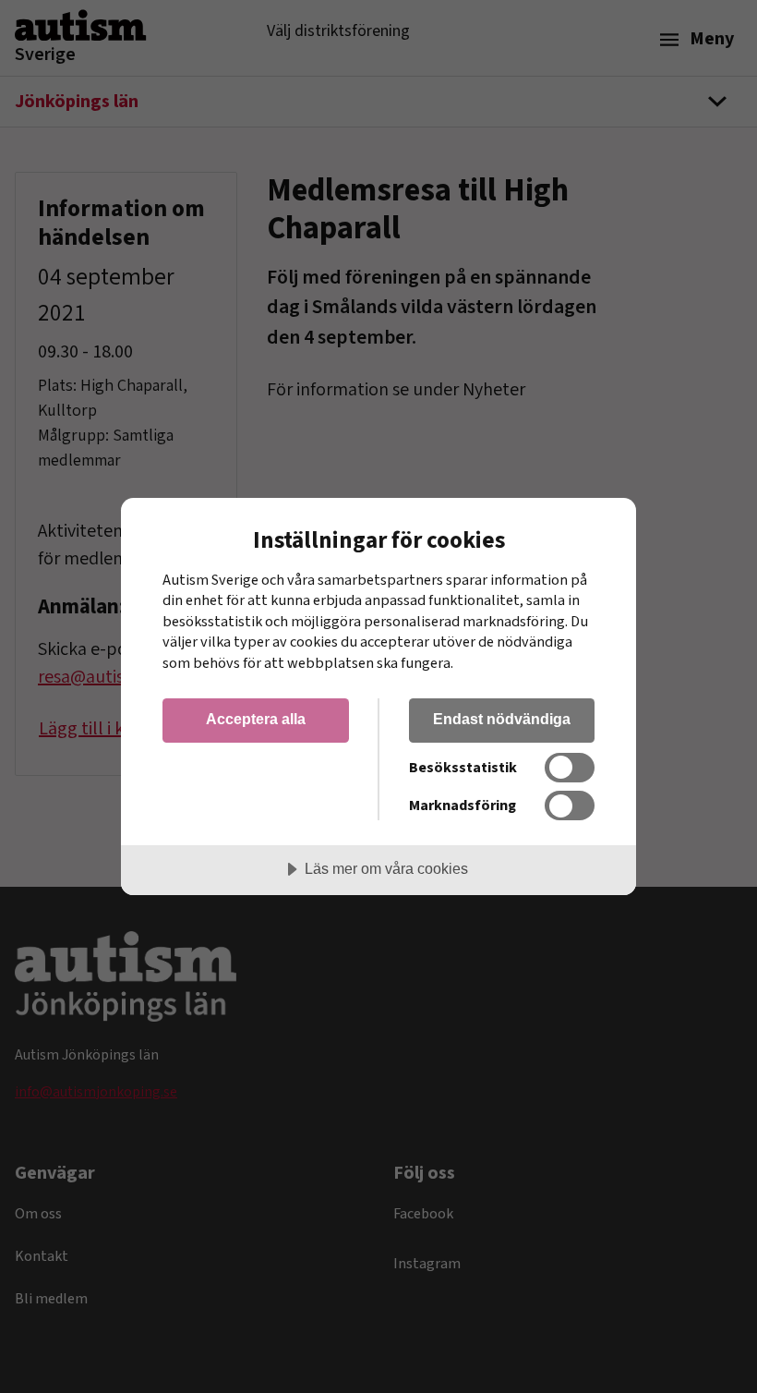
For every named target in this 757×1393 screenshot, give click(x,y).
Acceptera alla (256, 718)
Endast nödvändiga (502, 718)
